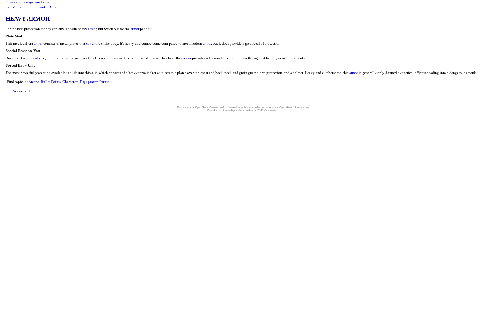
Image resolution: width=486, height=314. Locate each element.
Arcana (33, 82)
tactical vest (36, 58)
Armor (53, 7)
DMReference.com (267, 110)
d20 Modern (15, 7)
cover (90, 43)
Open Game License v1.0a (294, 107)
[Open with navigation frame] (28, 2)
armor (92, 29)
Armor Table (22, 91)
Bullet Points (51, 82)
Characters (70, 82)
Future (104, 82)
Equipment (36, 7)
